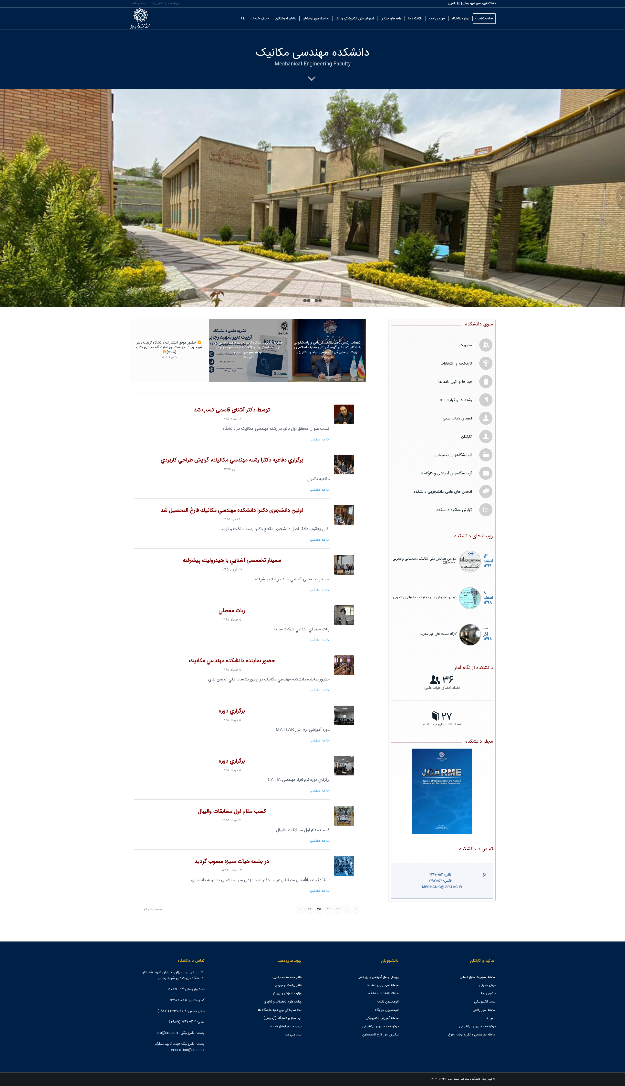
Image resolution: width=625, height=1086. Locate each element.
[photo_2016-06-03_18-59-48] (344, 565)
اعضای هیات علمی (457, 418)
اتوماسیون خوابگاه (387, 1010)
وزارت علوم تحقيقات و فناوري (283, 1001)
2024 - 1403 (438, 1079)
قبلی (4, 198)
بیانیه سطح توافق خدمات (285, 1026)
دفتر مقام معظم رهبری (287, 977)
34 (328, 909)
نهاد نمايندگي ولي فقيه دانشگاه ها (280, 1010)
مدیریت (465, 345)
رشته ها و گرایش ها (456, 400)
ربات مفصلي (232, 611)
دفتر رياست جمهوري (288, 985)
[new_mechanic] (344, 866)
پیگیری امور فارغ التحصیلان (380, 1034)
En (458, 3)
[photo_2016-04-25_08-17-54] (344, 665)
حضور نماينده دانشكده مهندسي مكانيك (232, 661)
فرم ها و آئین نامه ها (455, 382)
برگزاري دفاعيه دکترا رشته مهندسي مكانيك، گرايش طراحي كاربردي (232, 460)
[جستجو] (243, 19)
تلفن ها (491, 1018)
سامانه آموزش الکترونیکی (382, 1018)
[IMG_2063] (344, 765)
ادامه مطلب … (318, 439)
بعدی (620, 198)
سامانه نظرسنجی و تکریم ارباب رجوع (472, 1034)
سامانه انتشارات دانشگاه (383, 993)
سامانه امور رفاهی (484, 1010)
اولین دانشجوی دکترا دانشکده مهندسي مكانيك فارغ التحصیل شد (232, 510)
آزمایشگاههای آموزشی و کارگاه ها (445, 473)
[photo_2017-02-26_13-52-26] (344, 414)
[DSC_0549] (344, 515)
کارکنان (466, 437)
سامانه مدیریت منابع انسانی (478, 977)
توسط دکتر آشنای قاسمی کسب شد (232, 410)
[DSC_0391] (344, 615)
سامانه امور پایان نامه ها (383, 985)
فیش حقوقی (487, 985)
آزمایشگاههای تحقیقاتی (453, 455)
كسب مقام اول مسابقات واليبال (232, 811)
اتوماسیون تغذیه (388, 1001)
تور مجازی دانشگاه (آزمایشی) (282, 1018)
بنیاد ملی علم (293, 1034)
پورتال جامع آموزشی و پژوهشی (378, 977)
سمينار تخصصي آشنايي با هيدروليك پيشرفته (232, 560)
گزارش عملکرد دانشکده (454, 510)
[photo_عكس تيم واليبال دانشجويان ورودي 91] (344, 816)
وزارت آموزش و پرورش (286, 993)
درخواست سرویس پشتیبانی (477, 1026)
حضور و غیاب (487, 993)
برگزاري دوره (232, 711)
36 (310, 909)
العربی (451, 3)
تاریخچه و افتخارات (456, 363)
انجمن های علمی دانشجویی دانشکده (443, 492)
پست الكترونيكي (485, 1001)
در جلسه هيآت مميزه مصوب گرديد (232, 861)
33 (338, 909)
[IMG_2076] (344, 715)
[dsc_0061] (344, 464)
